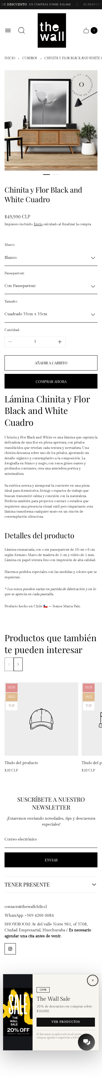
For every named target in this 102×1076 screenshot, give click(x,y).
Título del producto (21, 763)
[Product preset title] (41, 719)
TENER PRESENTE (27, 884)
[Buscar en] (21, 30)
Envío (38, 224)
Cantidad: (12, 330)
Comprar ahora (51, 381)
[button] (46, 174)
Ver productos (66, 1022)
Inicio (10, 58)
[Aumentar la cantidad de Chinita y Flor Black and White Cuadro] (59, 341)
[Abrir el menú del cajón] (8, 30)
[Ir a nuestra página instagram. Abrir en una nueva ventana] (10, 948)
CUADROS (29, 58)
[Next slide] (18, 664)
